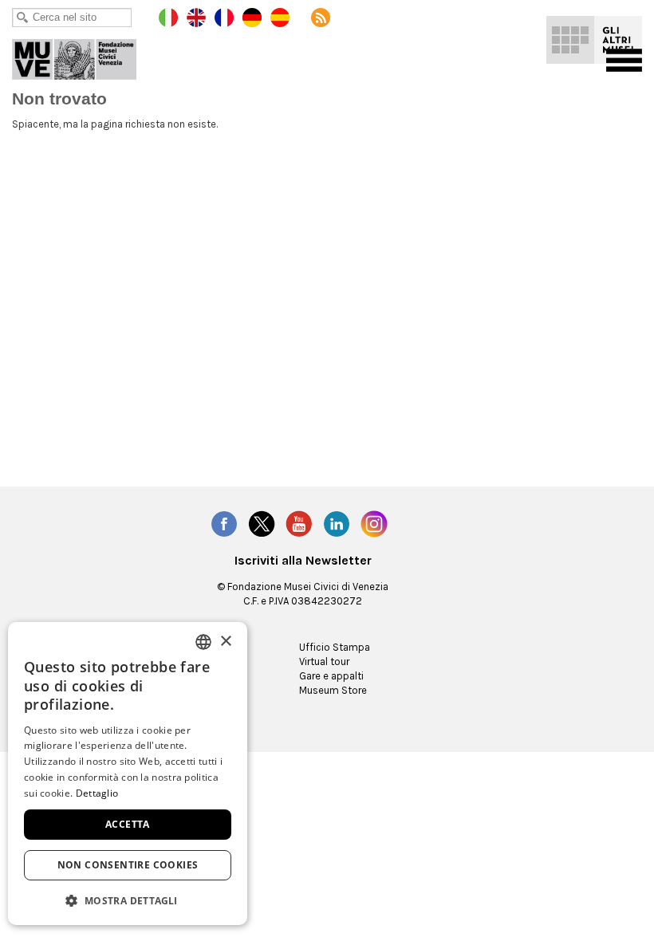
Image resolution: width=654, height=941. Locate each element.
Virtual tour (324, 661)
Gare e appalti (331, 676)
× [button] (225, 642)
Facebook (224, 523)
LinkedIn (336, 523)
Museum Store (333, 690)
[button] (127, 900)
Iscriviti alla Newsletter (303, 560)
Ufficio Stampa (334, 647)
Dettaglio (97, 793)
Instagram (374, 523)
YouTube (299, 523)
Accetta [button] (127, 824)
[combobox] (203, 642)
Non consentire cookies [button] (128, 865)
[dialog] (127, 773)
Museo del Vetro (85, 56)
